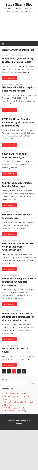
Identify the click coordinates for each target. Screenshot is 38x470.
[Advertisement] (19, 28)
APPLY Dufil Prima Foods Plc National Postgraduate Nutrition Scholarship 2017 (18, 122)
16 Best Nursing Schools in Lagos (15, 411)
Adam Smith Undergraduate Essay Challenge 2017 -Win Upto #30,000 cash (19, 281)
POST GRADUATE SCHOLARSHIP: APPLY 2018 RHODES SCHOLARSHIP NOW (18, 246)
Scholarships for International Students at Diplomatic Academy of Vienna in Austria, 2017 (18, 316)
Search (4, 379)
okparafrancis (20, 55)
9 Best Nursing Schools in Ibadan (15, 393)
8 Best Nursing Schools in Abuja (15, 408)
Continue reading (9, 78)
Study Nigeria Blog (19, 4)
